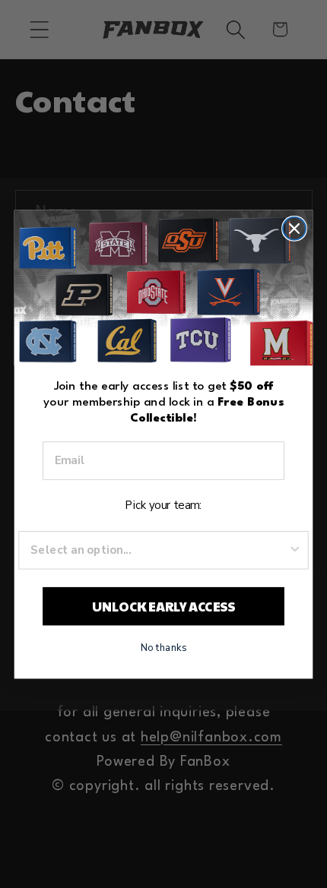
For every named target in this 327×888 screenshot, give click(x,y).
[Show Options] (295, 549)
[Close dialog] (294, 227)
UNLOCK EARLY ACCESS (164, 605)
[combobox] (158, 549)
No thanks (164, 646)
